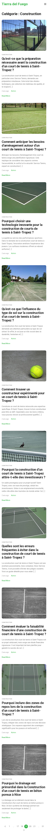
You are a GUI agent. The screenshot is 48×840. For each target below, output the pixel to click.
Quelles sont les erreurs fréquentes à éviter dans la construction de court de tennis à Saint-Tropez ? (23, 551)
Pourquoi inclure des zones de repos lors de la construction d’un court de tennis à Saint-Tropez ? (23, 708)
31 (43, 826)
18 (22, 826)
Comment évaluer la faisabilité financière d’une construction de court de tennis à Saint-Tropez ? (24, 630)
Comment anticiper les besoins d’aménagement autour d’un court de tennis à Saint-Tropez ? (24, 145)
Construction (7, 54)
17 (18, 826)
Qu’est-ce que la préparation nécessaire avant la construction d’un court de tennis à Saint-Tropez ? (24, 64)
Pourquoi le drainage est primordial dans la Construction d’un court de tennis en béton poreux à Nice (23, 789)
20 (30, 826)
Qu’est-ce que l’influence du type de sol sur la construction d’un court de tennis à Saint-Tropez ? (23, 314)
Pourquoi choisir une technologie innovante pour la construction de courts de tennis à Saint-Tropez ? (22, 226)
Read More (6, 96)
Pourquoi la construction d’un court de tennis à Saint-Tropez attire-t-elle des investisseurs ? (23, 473)
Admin (13, 91)
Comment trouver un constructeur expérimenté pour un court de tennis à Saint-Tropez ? (23, 395)
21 (34, 826)
